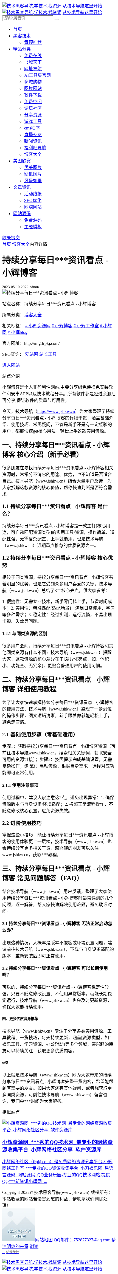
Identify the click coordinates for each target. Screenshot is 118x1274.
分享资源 (33, 114)
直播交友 (33, 134)
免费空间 (33, 101)
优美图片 (33, 167)
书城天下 (33, 62)
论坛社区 (33, 108)
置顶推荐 (33, 42)
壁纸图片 (33, 174)
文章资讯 (22, 187)
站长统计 (12, 1252)
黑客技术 (22, 35)
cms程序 (32, 128)
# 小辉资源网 (37, 325)
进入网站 (11, 365)
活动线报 (33, 193)
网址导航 (33, 68)
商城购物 (33, 82)
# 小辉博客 (62, 325)
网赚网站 (33, 207)
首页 (17, 29)
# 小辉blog (17, 332)
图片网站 (33, 88)
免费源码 (33, 220)
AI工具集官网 (37, 75)
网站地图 (44, 1240)
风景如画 (33, 180)
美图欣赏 (22, 161)
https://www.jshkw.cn (56, 411)
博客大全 (33, 154)
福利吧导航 (35, 147)
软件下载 (33, 95)
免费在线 (33, 55)
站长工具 (48, 354)
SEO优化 (32, 200)
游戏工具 (33, 121)
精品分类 (22, 49)
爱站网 (31, 354)
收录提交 (11, 237)
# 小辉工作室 (86, 325)
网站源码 (22, 213)
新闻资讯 (33, 141)
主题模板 (33, 226)
